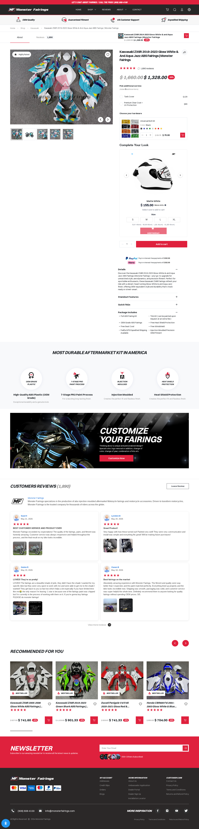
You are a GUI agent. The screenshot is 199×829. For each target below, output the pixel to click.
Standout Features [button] (128, 297)
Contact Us (171, 781)
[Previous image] (126, 175)
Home (78, 10)
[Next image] (180, 175)
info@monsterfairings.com (60, 810)
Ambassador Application (139, 785)
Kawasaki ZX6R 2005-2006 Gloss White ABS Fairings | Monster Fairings (25, 704)
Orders (103, 789)
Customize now (116, 458)
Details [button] (121, 269)
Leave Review (177, 486)
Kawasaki (35, 28)
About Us (132, 781)
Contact (137, 10)
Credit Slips (105, 785)
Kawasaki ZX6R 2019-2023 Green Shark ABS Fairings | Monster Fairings (71, 704)
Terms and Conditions (176, 789)
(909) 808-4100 (120, 2)
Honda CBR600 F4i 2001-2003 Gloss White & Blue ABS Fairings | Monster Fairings (160, 704)
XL (174, 219)
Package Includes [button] (127, 312)
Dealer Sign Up (134, 794)
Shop (23, 28)
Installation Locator (137, 798)
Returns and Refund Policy (177, 794)
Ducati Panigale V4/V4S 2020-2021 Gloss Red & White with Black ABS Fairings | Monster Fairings (116, 704)
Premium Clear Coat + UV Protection (133, 103)
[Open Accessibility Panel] (5, 823)
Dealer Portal (134, 789)
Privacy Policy (172, 785)
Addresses (104, 781)
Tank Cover (129, 96)
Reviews (106, 10)
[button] (99, 624)
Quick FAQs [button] (124, 304)
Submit (185, 748)
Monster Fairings (36, 498)
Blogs (102, 794)
